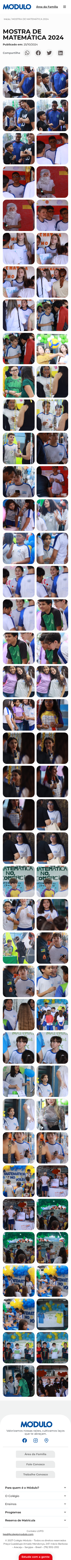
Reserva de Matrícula (20, 1520)
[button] (27, 53)
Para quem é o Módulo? (22, 1487)
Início (7, 19)
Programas (13, 1512)
